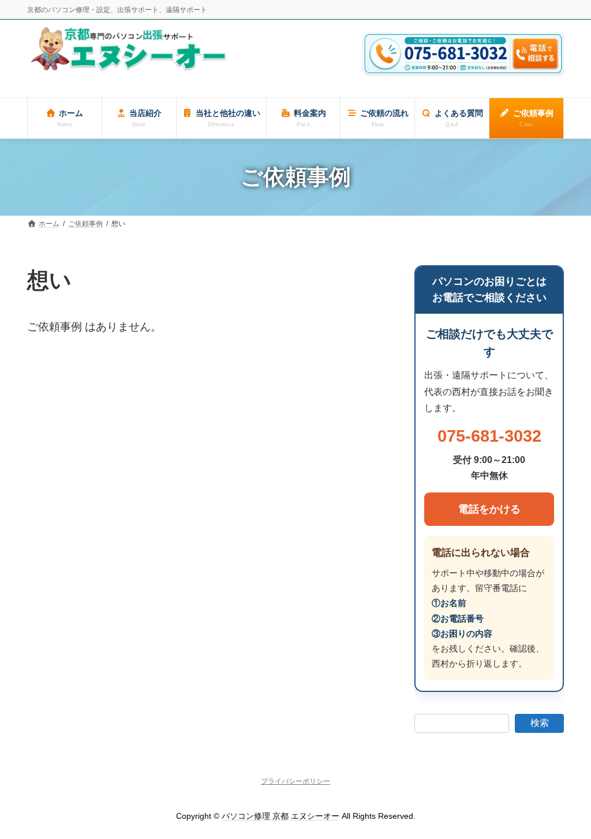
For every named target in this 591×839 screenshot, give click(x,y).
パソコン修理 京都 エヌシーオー (280, 816)
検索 (539, 723)
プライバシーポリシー (295, 781)
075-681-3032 (489, 436)
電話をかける (489, 509)
